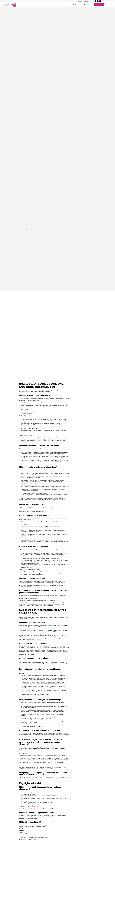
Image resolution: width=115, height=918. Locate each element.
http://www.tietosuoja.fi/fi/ (34, 806)
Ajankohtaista (87, 1)
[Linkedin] (95, 1)
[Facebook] (98, 1)
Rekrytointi (80, 4)
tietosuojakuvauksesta (58, 635)
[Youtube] (100, 1)
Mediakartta (86, 4)
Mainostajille (80, 1)
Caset (70, 4)
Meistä (74, 4)
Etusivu (20, 229)
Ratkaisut (65, 4)
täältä (38, 839)
